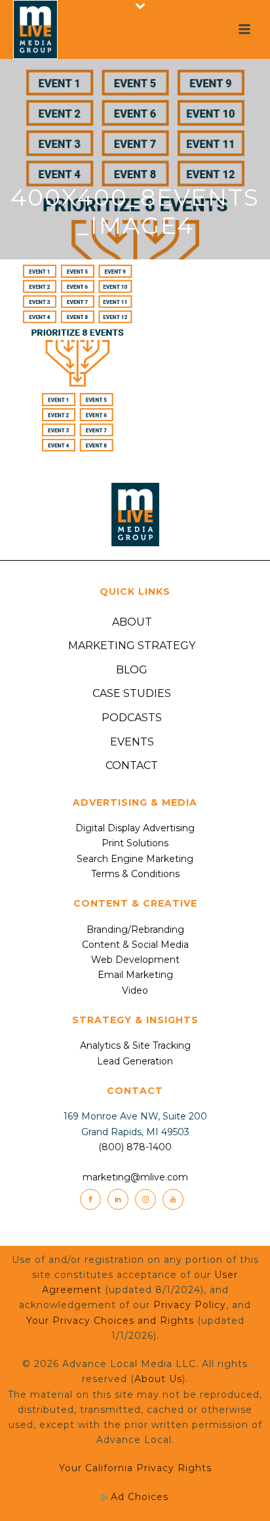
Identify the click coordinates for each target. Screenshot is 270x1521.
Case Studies (131, 693)
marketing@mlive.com (135, 1177)
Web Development (135, 960)
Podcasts (132, 717)
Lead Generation (135, 1061)
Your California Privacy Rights (135, 1468)
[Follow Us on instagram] (145, 1199)
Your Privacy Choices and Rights (110, 1320)
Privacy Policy (189, 1305)
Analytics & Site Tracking (135, 1045)
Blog (131, 670)
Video (135, 990)
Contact (132, 765)
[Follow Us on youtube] (173, 1199)
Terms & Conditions (135, 874)
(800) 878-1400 (135, 1147)
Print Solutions (135, 843)
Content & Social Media (135, 944)
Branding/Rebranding (135, 929)
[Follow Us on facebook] (90, 1199)
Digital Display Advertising (135, 828)
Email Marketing (135, 975)
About (132, 622)
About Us (158, 1379)
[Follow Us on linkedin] (117, 1199)
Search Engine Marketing (135, 859)
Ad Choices (137, 1497)
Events (132, 742)
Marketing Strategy (131, 645)
